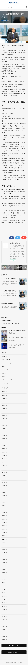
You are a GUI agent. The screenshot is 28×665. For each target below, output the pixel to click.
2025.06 (4, 438)
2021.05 (4, 602)
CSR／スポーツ (6, 359)
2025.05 (4, 442)
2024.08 (4, 472)
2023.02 (4, 532)
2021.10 (4, 586)
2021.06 (4, 599)
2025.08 (4, 432)
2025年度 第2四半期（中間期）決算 (9, 291)
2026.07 (4, 395)
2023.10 (4, 505)
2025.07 (4, 435)
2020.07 (4, 636)
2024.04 (4, 485)
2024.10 (4, 465)
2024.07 (4, 475)
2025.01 (4, 455)
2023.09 (4, 509)
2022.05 (4, 562)
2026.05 (4, 401)
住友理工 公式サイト (13, 652)
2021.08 (4, 592)
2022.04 (4, 566)
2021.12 (4, 579)
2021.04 (4, 606)
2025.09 (4, 428)
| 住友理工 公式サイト (19, 7)
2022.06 (4, 559)
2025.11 (4, 421)
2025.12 (4, 418)
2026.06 (4, 398)
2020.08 (4, 633)
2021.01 (4, 616)
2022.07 (4, 556)
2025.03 (4, 448)
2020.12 (4, 619)
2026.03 (4, 408)
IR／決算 (4, 20)
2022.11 (4, 542)
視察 (4, 376)
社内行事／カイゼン (7, 379)
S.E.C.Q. (4, 356)
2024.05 (4, 482)
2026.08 (4, 391)
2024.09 (4, 468)
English (11, 7)
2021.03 (4, 609)
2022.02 (4, 572)
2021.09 (4, 589)
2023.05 (4, 522)
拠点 (4, 373)
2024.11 (4, 462)
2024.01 (4, 495)
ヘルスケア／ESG (6, 363)
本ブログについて (13, 645)
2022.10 (4, 545)
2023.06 (4, 519)
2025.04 (4, 445)
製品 (3, 366)
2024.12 (4, 458)
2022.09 (4, 549)
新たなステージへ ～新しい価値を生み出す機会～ (13, 278)
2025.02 (4, 452)
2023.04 (4, 525)
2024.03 (4, 489)
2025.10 (4, 425)
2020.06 (4, 639)
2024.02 (4, 492)
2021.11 (4, 582)
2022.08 (4, 552)
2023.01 (4, 535)
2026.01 (4, 415)
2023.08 (4, 512)
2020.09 (4, 629)
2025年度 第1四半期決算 (7, 303)
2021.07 (4, 596)
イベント (5, 369)
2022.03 (4, 569)
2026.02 (4, 412)
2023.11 (4, 502)
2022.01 (4, 576)
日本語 (7, 7)
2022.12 (4, 539)
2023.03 (4, 529)
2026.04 (4, 405)
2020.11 (4, 623)
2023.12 (4, 499)
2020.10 (4, 626)
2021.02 (4, 612)
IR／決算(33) (3, 229)
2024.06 (4, 478)
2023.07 (4, 515)
